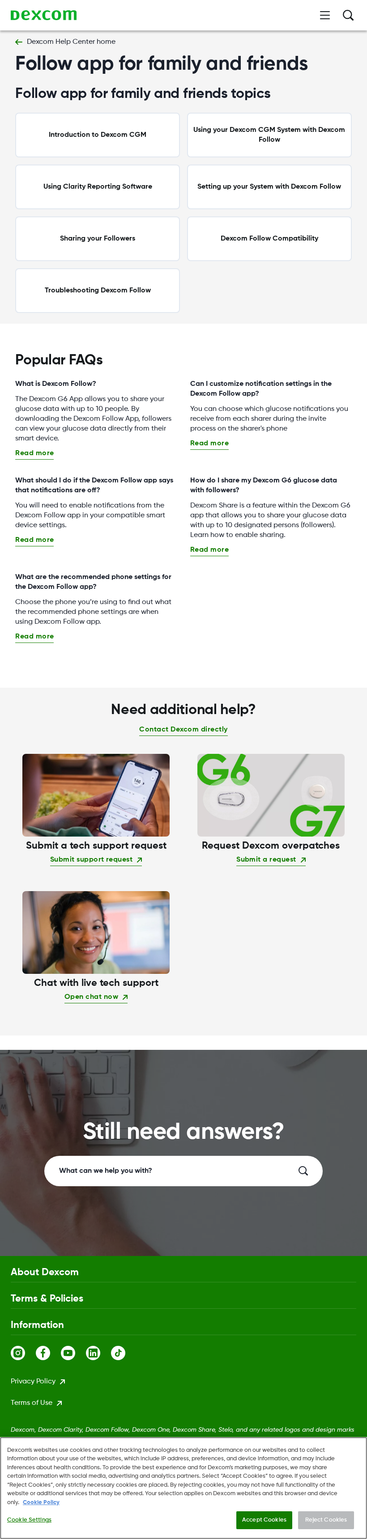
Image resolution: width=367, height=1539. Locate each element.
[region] (183, 1488)
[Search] (348, 15)
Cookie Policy (41, 1502)
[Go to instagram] (23, 1353)
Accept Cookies (264, 1520)
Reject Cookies (326, 1520)
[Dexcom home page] (43, 15)
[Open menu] (325, 15)
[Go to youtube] (73, 1353)
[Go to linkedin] (98, 1353)
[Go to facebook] (48, 1353)
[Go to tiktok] (123, 1353)
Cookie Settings (29, 1520)
